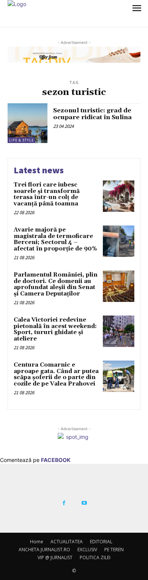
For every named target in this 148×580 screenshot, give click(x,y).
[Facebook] (63, 503)
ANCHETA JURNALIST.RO (44, 549)
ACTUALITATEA (66, 541)
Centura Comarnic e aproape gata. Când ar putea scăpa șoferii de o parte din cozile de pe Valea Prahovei (56, 374)
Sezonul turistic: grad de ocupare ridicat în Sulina (92, 114)
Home (36, 541)
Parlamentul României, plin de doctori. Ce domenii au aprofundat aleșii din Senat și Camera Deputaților (56, 284)
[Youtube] (84, 503)
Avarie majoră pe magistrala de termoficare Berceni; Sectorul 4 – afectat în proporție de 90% (55, 239)
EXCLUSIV (87, 549)
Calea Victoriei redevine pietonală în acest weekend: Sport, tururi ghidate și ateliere (55, 329)
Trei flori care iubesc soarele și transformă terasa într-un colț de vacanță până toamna (47, 194)
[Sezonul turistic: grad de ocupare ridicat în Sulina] (27, 123)
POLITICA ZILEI (95, 557)
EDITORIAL (101, 541)
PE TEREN (114, 549)
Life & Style (21, 140)
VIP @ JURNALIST (55, 557)
